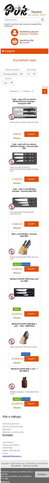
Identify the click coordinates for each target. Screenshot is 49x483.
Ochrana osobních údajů (12, 426)
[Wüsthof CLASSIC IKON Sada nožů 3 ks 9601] (24, 292)
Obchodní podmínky (10, 424)
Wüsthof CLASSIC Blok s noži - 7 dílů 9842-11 (24, 370)
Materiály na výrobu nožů (12, 432)
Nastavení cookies (30, 465)
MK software (16, 465)
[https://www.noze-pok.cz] (24, 15)
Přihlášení (34, 34)
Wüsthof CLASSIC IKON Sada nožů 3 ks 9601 (24, 280)
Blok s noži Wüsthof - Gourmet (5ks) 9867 (24, 235)
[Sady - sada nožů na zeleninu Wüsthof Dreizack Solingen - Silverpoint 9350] (24, 113)
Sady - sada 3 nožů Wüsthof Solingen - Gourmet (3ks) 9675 (24, 190)
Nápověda (6, 429)
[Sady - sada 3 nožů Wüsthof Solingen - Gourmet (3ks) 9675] (24, 202)
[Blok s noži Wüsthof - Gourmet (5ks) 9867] (24, 247)
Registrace (24, 34)
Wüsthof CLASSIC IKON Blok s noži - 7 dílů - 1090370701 (24, 325)
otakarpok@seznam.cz (11, 456)
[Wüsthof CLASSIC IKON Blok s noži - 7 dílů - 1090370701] (24, 337)
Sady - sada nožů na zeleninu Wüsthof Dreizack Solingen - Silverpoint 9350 (24, 101)
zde (6, 478)
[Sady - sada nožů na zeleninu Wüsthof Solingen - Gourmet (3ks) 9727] (24, 158)
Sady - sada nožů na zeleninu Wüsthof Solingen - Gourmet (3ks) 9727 (24, 146)
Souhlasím (42, 474)
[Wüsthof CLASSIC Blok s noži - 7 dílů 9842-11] (24, 382)
